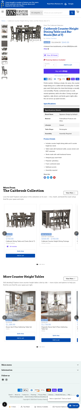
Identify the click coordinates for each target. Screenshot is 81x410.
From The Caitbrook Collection (53, 25)
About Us (17, 395)
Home (3, 21)
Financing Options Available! (55, 60)
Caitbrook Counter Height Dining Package (55, 241)
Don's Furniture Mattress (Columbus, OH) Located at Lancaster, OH (44, 397)
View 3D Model (51, 55)
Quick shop (20, 251)
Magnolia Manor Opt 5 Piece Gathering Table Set (54, 328)
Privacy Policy (42, 395)
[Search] (72, 13)
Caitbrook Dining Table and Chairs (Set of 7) (20, 241)
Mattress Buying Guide (16, 397)
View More (69, 193)
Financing (33, 395)
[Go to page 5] (43, 264)
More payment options (62, 76)
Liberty (7, 329)
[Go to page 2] (38, 264)
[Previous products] (4, 233)
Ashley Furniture (51, 38)
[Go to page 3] (40, 264)
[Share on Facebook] (45, 177)
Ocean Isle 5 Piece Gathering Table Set (19, 327)
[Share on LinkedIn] (51, 177)
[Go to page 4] (42, 264)
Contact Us (25, 395)
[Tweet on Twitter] (48, 177)
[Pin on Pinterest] (54, 177)
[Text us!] (73, 406)
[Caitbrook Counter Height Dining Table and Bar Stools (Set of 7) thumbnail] (4, 27)
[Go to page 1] (37, 264)
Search (11, 395)
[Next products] (76, 233)
